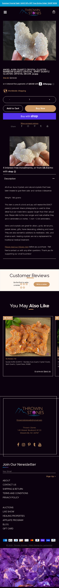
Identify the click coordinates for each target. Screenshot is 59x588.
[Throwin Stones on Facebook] (21, 126)
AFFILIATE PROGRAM (13, 520)
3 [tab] (30, 56)
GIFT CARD (8, 528)
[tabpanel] (29, 41)
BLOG (6, 524)
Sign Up (50, 476)
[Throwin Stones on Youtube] (47, 126)
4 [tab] (33, 56)
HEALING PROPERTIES (14, 516)
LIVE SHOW (8, 511)
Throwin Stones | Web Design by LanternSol (33, 545)
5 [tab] (36, 56)
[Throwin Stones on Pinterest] (34, 126)
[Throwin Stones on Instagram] (28, 126)
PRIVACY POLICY (11, 497)
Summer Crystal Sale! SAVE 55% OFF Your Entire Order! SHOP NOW (29, 3)
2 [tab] (27, 56)
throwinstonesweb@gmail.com (29, 420)
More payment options (29, 123)
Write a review (42, 284)
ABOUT (6, 480)
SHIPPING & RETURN (13, 489)
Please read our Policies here (16, 246)
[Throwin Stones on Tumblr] (41, 126)
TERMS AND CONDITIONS (15, 493)
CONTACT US (9, 484)
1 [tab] (24, 56)
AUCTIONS (8, 507)
